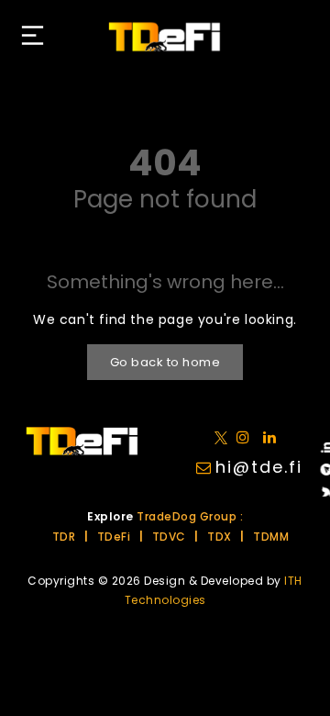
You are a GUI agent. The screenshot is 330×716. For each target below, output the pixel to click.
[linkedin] (247, 436)
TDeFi (114, 536)
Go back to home (165, 362)
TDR (64, 536)
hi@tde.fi (258, 466)
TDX (219, 536)
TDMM (271, 536)
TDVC (169, 536)
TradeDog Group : (190, 516)
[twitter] (224, 436)
